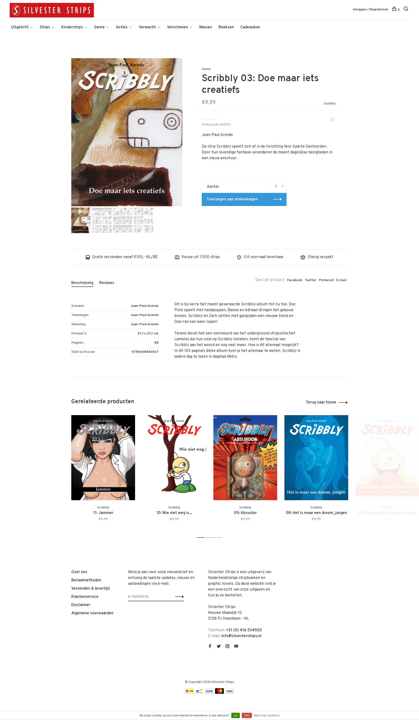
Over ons (79, 572)
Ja (235, 716)
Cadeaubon (250, 27)
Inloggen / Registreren (370, 10)
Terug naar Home (321, 402)
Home (206, 69)
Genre (99, 27)
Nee (246, 716)
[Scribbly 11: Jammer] (103, 457)
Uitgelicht (20, 27)
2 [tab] (211, 537)
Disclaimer (80, 605)
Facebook (294, 280)
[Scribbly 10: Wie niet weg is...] (174, 457)
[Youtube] (236, 646)
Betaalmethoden (86, 580)
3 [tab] (219, 537)
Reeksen (226, 27)
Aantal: (213, 186)
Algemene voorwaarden (92, 613)
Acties (122, 27)
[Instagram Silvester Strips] (227, 646)
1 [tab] (202, 537)
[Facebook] (210, 646)
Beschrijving (82, 283)
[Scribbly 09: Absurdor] (245, 457)
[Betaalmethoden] (189, 692)
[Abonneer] (178, 596)
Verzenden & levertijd (90, 588)
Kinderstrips (72, 27)
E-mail (341, 280)
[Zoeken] (406, 10)
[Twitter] (219, 646)
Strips (45, 27)
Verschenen (177, 27)
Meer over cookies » (267, 716)
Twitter (310, 280)
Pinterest (326, 280)
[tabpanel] (126, 132)
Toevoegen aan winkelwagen (232, 199)
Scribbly (330, 104)
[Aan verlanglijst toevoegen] (332, 120)
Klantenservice (84, 596)
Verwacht (147, 27)
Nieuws (205, 27)
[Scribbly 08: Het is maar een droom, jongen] (316, 457)
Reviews (106, 283)
